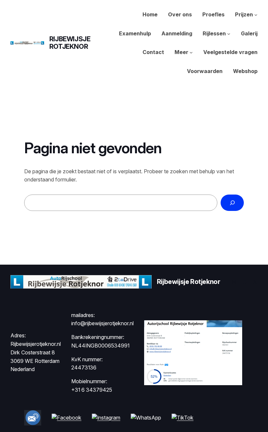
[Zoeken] (232, 203)
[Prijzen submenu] (256, 14)
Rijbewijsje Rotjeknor (70, 42)
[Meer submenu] (191, 52)
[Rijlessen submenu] (228, 33)
